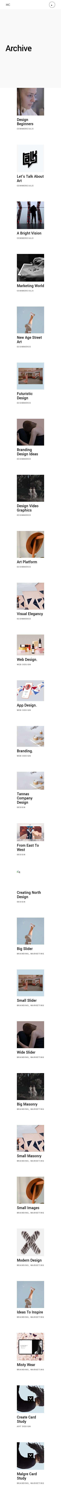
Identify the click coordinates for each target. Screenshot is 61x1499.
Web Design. (27, 659)
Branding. (25, 751)
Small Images (28, 1208)
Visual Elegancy (30, 614)
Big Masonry (27, 1104)
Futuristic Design (25, 396)
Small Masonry (29, 1156)
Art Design (24, 1426)
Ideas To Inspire (30, 1312)
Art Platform (27, 562)
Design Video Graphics (27, 508)
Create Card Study (26, 1419)
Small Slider (27, 1000)
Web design (24, 664)
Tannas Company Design (24, 798)
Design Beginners (25, 122)
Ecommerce (24, 347)
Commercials (25, 129)
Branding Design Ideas (27, 452)
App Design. (27, 705)
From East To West (28, 847)
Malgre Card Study (27, 1476)
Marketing (37, 954)
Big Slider (25, 948)
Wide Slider (26, 1052)
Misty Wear (26, 1364)
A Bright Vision (29, 233)
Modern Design (29, 1260)
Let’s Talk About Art (30, 178)
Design (21, 807)
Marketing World (30, 285)
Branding (23, 954)
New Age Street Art (29, 340)
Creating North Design (29, 895)
